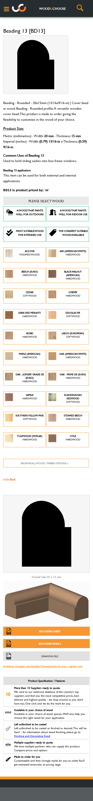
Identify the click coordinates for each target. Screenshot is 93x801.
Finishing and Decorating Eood (32, 736)
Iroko (29, 335)
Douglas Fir (73, 314)
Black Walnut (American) (73, 275)
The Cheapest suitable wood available (73, 233)
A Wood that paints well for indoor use (73, 212)
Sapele (29, 396)
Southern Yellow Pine (30, 417)
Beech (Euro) (30, 273)
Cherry (73, 294)
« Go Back (9, 479)
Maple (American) (29, 355)
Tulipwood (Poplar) (29, 437)
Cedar (30, 294)
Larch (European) (73, 335)
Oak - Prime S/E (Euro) (73, 376)
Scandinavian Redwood (73, 398)
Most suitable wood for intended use (30, 233)
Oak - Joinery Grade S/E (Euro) (30, 378)
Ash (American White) (73, 252)
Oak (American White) (73, 355)
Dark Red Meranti (29, 314)
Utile (73, 437)
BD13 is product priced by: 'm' (26, 190)
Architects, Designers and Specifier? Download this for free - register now (42, 666)
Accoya (29, 252)
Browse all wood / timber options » (45, 463)
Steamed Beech (73, 417)
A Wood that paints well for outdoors (30, 212)
